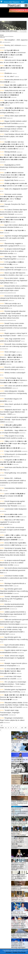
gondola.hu (9, 118)
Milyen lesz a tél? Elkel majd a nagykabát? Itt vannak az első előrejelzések (12, 522)
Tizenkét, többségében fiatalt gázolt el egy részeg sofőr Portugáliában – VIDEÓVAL (14, 599)
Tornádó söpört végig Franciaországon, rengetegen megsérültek (9, 712)
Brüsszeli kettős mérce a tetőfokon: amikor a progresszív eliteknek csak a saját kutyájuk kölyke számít (14, 288)
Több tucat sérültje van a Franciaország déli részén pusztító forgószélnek (11, 306)
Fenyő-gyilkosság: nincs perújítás (15, 473)
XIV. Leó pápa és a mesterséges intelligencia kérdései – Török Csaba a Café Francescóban (13, 684)
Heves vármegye (10, 352)
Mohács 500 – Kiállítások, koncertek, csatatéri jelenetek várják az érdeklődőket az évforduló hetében (13, 480)
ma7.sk (1, 191)
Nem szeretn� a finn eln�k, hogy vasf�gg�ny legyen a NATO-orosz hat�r (13, 103)
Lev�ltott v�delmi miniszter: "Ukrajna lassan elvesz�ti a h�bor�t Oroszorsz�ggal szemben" (12, 175)
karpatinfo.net (12, 715)
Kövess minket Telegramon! (12, 2)
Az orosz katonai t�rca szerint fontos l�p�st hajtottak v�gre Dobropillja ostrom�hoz (12, 671)
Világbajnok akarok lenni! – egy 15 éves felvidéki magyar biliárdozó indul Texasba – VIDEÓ (13, 412)
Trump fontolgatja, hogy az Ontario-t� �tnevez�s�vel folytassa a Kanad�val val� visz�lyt (13, 380)
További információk (19, 952)
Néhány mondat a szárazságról (14, 372)
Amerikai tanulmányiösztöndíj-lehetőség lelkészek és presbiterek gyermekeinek (12, 606)
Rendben (9, 952)
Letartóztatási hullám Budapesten (15, 509)
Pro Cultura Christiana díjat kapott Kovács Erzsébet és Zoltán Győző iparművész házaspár (13, 212)
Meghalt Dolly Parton (11, 180)
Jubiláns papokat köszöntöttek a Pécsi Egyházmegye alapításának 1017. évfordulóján (13, 614)
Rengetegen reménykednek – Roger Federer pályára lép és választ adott (12, 720)
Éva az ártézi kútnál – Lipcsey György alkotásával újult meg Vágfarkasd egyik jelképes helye (13, 280)
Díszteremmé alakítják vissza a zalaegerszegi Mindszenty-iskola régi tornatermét (12, 298)
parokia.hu (24, 45)
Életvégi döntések (10, 152)
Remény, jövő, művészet (12, 45)
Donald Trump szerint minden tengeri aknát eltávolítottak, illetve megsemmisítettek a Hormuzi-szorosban (13, 326)
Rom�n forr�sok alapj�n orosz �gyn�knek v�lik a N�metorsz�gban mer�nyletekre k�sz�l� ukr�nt (13, 157)
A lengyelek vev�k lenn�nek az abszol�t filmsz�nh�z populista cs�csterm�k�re (13, 462)
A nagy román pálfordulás (8, 31)
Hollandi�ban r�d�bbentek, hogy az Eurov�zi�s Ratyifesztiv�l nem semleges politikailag (14, 110)
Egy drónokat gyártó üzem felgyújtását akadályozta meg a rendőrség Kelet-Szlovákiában (14, 591)
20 (25, 727)
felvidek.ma (24, 269)
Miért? (22, 2)
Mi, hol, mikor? (9, 76)
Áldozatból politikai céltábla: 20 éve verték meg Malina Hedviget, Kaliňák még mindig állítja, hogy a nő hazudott (14, 705)
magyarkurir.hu (6, 42)
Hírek (2, 35)
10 (22, 727)
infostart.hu (21, 123)
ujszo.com (25, 275)
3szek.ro (14, 73)
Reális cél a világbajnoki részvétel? (15, 189)
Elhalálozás (8, 73)
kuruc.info (10, 57)
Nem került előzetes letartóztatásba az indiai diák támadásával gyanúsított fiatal (14, 570)
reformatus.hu (13, 608)
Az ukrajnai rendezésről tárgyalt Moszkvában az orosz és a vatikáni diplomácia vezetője (12, 251)
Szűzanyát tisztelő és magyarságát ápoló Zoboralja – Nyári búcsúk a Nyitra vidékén (14, 419)
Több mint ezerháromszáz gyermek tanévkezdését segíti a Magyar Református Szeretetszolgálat (14, 622)
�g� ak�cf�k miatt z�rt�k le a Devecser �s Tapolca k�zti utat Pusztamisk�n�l (14, 697)
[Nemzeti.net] (14, 6)
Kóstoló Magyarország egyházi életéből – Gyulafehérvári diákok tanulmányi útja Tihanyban (12, 503)
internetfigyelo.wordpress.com (8, 292)
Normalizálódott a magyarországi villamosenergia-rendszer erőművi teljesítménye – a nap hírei (13, 129)
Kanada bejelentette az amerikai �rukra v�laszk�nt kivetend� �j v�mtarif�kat (13, 219)
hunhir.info (24, 451)
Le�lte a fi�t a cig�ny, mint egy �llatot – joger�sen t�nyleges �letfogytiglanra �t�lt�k (13, 537)
